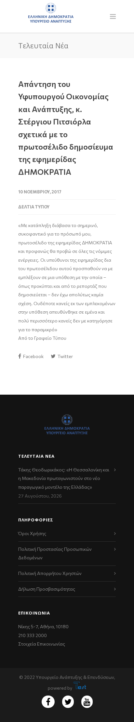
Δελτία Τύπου (33, 206)
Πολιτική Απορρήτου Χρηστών (50, 573)
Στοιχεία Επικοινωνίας (41, 644)
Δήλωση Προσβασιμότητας (46, 589)
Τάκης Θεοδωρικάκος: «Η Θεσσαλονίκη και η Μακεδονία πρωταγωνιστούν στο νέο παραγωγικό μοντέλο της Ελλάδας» (63, 478)
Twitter (65, 356)
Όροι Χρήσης (32, 533)
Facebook (33, 356)
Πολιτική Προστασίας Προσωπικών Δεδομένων (55, 553)
